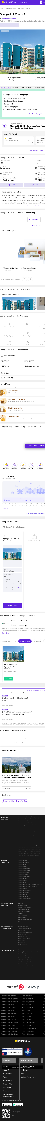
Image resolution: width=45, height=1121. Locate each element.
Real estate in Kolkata (8, 1019)
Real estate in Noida (8, 1016)
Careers (5, 1066)
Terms (5, 1077)
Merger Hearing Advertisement (8, 1095)
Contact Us (7, 1087)
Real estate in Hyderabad (9, 1002)
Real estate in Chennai (8, 1007)
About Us (6, 1070)
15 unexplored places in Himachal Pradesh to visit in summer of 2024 (16, 776)
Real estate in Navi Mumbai (10, 1028)
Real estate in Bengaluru (9, 999)
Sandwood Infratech (19, 621)
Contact (9, 679)
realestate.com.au (27, 1066)
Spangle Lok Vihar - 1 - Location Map (15, 801)
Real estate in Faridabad (9, 1031)
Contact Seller (12, 605)
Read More (6, 508)
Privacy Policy (8, 1084)
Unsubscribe (7, 1091)
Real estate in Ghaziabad (9, 1034)
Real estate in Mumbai (8, 996)
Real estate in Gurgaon (9, 1013)
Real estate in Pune (7, 1005)
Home (1, 8)
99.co (23, 1073)
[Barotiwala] (41, 2)
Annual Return (8, 1080)
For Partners (7, 1073)
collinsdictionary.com (28, 1077)
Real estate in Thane (8, 1025)
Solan (6, 8)
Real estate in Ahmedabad (10, 1022)
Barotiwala (12, 8)
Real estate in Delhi (7, 1010)
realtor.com (25, 1070)
